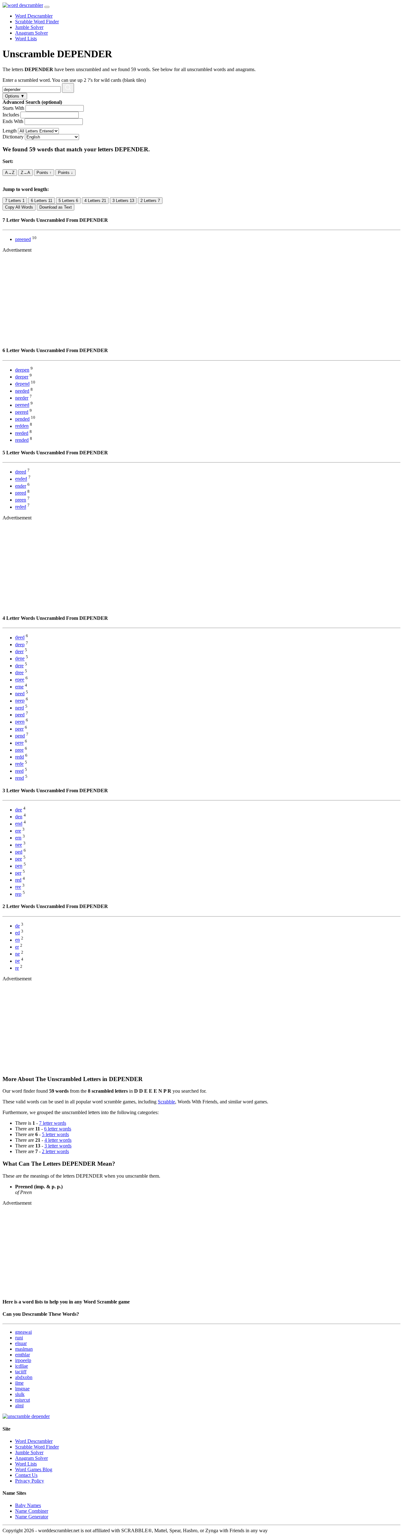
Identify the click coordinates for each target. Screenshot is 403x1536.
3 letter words (57, 1145)
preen (20, 499)
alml (19, 1405)
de (17, 925)
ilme (19, 1383)
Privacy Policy (29, 1480)
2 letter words (55, 1151)
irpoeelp (23, 1360)
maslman (24, 1349)
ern (18, 837)
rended (22, 440)
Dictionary (13, 136)
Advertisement (17, 250)
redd (19, 757)
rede (19, 764)
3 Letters (123, 200)
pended (22, 419)
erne (19, 686)
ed (17, 932)
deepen (22, 370)
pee (18, 858)
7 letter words (52, 1123)
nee (18, 845)
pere (19, 743)
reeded (21, 433)
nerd (19, 707)
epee (19, 679)
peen (20, 722)
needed (22, 391)
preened (23, 239)
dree (19, 672)
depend (22, 384)
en (17, 940)
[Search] (68, 88)
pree (19, 750)
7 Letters (15, 200)
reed (19, 771)
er (17, 947)
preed (20, 493)
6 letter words (57, 1128)
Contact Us (26, 1475)
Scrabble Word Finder (37, 21)
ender (20, 486)
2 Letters (150, 200)
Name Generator (31, 1516)
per (18, 873)
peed (20, 714)
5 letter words (55, 1134)
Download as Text (55, 207)
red (18, 880)
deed (20, 637)
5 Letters (68, 200)
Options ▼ (15, 96)
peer (19, 729)
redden (22, 426)
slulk (20, 1394)
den (18, 816)
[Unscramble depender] (26, 1416)
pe (17, 961)
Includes (11, 114)
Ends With (13, 121)
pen (18, 866)
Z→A (25, 172)
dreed (20, 471)
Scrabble (166, 1101)
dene (20, 658)
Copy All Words (19, 207)
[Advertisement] (191, 297)
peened (22, 405)
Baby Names (28, 1505)
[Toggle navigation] (46, 7)
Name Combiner (31, 1511)
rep (18, 894)
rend (19, 778)
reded (20, 507)
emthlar (22, 1354)
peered (21, 412)
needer (21, 398)
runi (19, 1337)
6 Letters (41, 200)
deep (20, 644)
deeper (21, 376)
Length (10, 130)
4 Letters (95, 200)
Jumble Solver (29, 27)
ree (18, 887)
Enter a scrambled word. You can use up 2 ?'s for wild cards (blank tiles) (74, 80)
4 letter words (57, 1140)
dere (19, 665)
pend (20, 735)
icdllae (21, 1366)
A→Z (9, 172)
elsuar (21, 1343)
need (20, 693)
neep (20, 701)
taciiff (20, 1371)
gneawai (23, 1332)
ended (21, 479)
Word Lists (26, 38)
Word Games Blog (33, 1469)
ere (18, 830)
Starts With (13, 108)
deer (19, 651)
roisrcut (22, 1400)
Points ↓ (65, 172)
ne (17, 953)
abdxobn (23, 1377)
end (18, 824)
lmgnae (22, 1388)
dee (18, 809)
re (17, 968)
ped (18, 852)
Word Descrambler (34, 16)
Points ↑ (44, 172)
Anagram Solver (31, 33)
